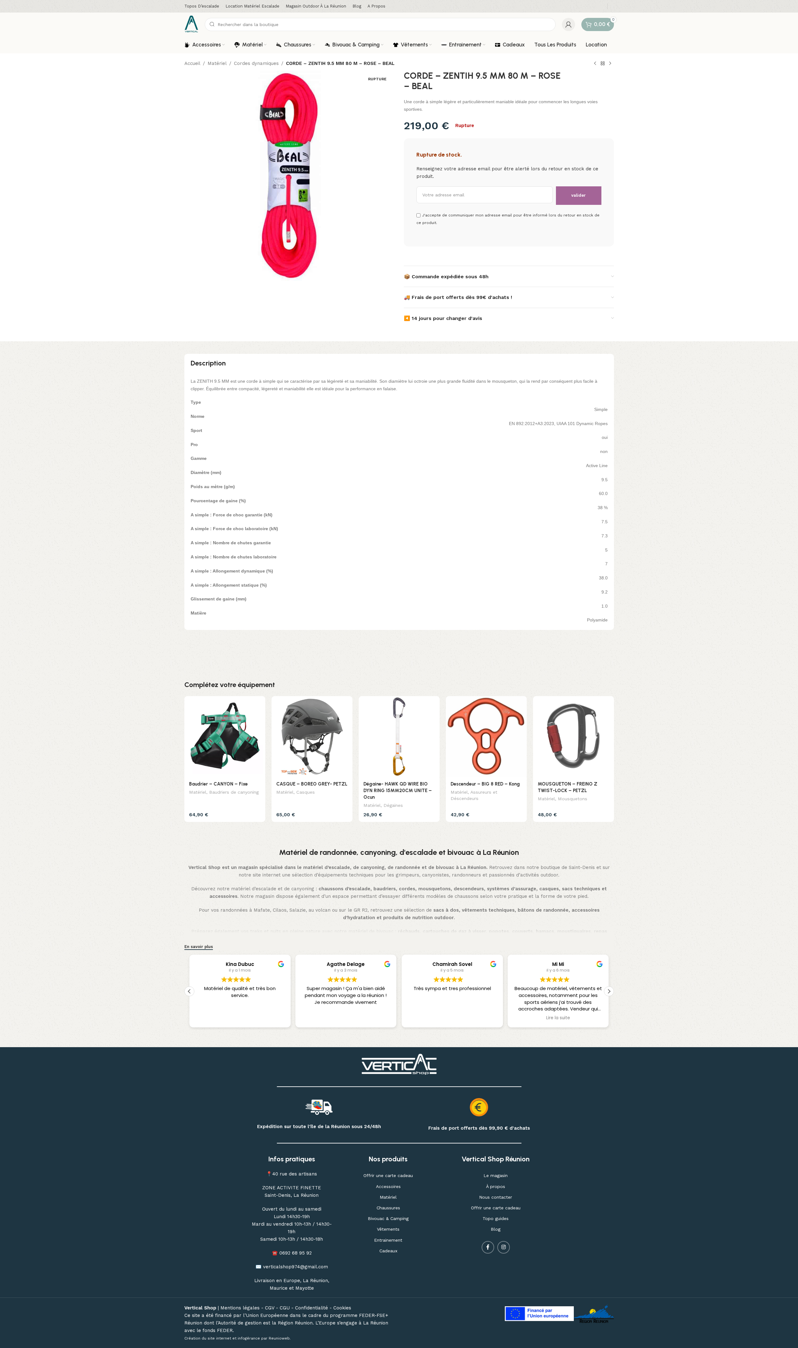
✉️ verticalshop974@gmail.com (292, 1267)
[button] (609, 991)
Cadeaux (388, 1250)
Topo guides (496, 1218)
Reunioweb (279, 1338)
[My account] (568, 24)
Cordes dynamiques (256, 63)
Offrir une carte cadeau (388, 1175)
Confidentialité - (314, 1308)
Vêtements (388, 1229)
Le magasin (496, 1175)
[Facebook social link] (488, 1247)
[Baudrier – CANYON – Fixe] (224, 736)
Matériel (217, 63)
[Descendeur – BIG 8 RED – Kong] (486, 736)
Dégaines (393, 805)
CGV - (272, 1308)
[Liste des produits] (602, 63)
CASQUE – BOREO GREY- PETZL (311, 784)
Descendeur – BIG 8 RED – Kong (485, 784)
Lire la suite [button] (558, 1018)
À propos (495, 1186)
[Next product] (610, 63)
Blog (495, 1229)
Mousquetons (572, 798)
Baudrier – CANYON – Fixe (218, 784)
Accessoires (388, 1186)
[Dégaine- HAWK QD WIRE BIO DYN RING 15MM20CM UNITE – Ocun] (399, 736)
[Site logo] (191, 24)
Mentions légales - (242, 1308)
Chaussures (388, 1207)
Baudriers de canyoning (234, 792)
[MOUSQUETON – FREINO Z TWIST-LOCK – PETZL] (573, 736)
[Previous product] (595, 63)
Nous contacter (495, 1197)
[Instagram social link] (503, 1247)
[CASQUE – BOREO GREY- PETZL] (312, 736)
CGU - (287, 1308)
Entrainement (388, 1240)
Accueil (192, 63)
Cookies (342, 1308)
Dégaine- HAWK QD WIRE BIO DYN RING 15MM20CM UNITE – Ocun (397, 790)
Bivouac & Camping (388, 1218)
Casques (305, 792)
